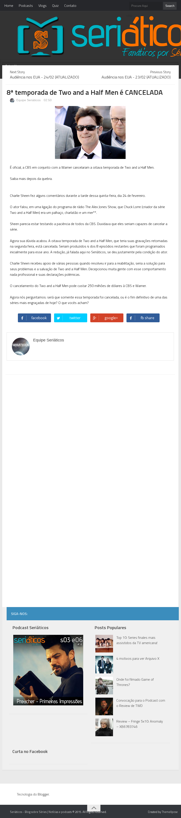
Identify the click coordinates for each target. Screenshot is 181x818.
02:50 (48, 100)
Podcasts (26, 5)
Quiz (55, 5)
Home (8, 5)
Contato (70, 5)
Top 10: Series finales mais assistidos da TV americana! (136, 640)
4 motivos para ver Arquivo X (137, 658)
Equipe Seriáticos (28, 100)
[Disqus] (90, 434)
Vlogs (42, 5)
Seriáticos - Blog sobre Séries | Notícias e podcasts (41, 812)
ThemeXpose (170, 812)
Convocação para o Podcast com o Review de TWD (140, 703)
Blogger (43, 794)
